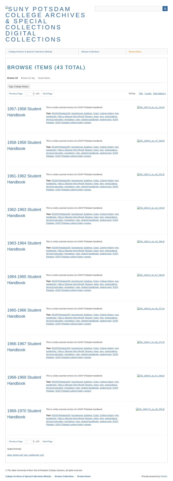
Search (165, 8)
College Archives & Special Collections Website (30, 52)
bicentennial (77, 113)
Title (141, 93)
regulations (69, 119)
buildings (88, 113)
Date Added (158, 93)
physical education (54, 119)
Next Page (48, 94)
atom (9, 455)
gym (117, 113)
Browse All (12, 78)
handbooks (51, 116)
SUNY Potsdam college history (69, 122)
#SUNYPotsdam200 (61, 113)
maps (96, 116)
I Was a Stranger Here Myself (70, 116)
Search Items (44, 78)
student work (106, 119)
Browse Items (135, 52)
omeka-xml (34, 455)
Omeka (163, 476)
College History (107, 113)
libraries (89, 116)
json (26, 455)
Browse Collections (90, 52)
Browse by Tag (28, 78)
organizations (111, 116)
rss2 (42, 455)
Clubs (96, 113)
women (87, 122)
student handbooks (90, 119)
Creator (148, 93)
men (102, 116)
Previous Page (16, 94)
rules (78, 119)
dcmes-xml (18, 455)
